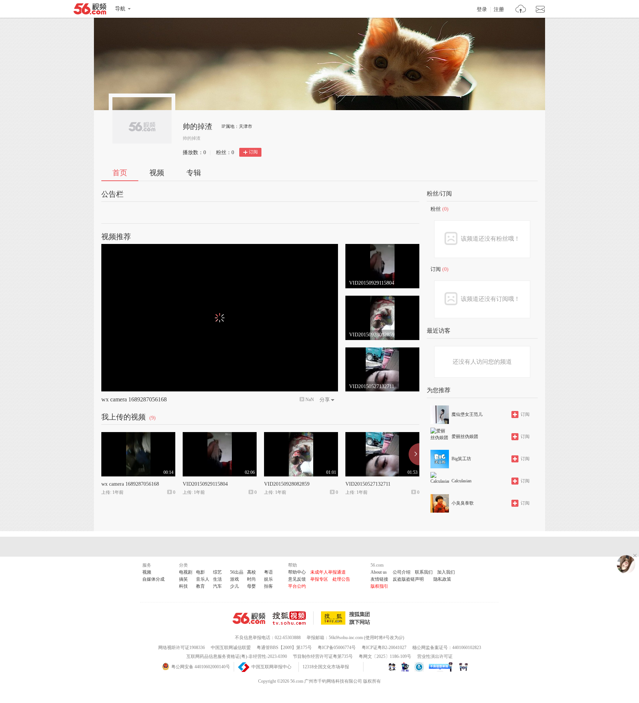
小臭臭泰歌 (463, 503)
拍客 (268, 586)
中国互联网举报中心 (271, 666)
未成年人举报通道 (328, 572)
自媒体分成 (153, 579)
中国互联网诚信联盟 (231, 647)
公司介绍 (401, 572)
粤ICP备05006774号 (337, 647)
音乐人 (202, 579)
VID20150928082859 (287, 484)
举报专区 (319, 579)
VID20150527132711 (367, 484)
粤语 (268, 572)
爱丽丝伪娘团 (465, 436)
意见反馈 (297, 579)
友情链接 (379, 579)
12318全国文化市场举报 (325, 666)
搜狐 (347, 618)
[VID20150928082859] (382, 299)
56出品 (236, 572)
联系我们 (424, 572)
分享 (325, 400)
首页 (119, 173)
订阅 (253, 151)
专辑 (193, 173)
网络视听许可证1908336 (181, 647)
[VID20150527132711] (382, 350)
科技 (183, 586)
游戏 (234, 579)
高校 (251, 572)
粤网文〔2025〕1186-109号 (385, 656)
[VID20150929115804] (382, 247)
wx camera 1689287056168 (134, 399)
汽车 (217, 586)
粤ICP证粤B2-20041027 (384, 647)
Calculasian (461, 480)
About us (379, 572)
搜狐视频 (293, 618)
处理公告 (341, 579)
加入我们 (446, 572)
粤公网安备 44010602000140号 (200, 666)
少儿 (234, 586)
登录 (482, 9)
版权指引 (379, 586)
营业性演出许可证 (435, 656)
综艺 (217, 572)
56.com (90, 10)
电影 (200, 572)
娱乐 (268, 579)
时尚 (251, 579)
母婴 (251, 586)
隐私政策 (442, 579)
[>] (520, 10)
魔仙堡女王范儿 (467, 414)
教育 (200, 586)
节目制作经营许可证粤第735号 (323, 656)
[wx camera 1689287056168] (138, 435)
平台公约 (297, 586)
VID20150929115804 (205, 484)
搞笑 (183, 579)
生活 (217, 579)
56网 (249, 618)
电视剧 (185, 572)
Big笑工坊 (461, 458)
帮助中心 (297, 572)
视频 (156, 173)
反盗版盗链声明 (408, 579)
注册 (499, 9)
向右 (414, 454)
